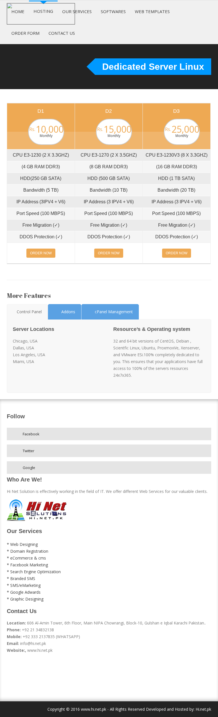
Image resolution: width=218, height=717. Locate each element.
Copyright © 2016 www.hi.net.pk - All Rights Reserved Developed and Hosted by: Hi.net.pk (129, 709)
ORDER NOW (41, 253)
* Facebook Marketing (27, 565)
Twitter (28, 450)
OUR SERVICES (77, 11)
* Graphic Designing (25, 599)
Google (29, 467)
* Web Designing (22, 544)
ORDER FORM (25, 33)
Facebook (31, 434)
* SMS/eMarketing (24, 585)
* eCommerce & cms (26, 558)
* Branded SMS (21, 578)
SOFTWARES (113, 11)
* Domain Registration (27, 551)
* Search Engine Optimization (34, 571)
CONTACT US (62, 33)
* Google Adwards (24, 592)
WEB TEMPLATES (152, 11)
